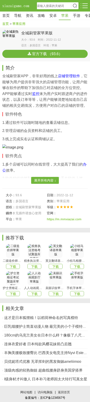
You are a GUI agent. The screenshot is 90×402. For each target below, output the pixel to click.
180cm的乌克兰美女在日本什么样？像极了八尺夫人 (46, 335)
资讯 (29, 16)
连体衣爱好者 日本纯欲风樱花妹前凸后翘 (38, 344)
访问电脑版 (45, 392)
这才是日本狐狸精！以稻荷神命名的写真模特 (41, 318)
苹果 (65, 16)
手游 (76, 16)
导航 (17, 16)
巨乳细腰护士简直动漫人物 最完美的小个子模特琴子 (47, 326)
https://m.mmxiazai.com (64, 219)
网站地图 (26, 392)
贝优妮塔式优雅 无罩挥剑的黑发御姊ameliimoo (42, 361)
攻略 (41, 16)
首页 (6, 16)
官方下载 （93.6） (46, 54)
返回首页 (64, 392)
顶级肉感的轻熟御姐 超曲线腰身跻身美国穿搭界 (43, 370)
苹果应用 (18, 24)
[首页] (16, 5)
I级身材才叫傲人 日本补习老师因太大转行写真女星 (45, 379)
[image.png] (12, 147)
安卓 (53, 16)
